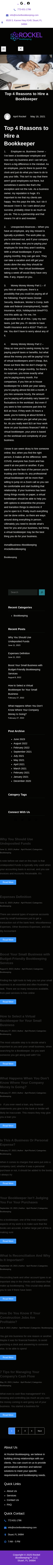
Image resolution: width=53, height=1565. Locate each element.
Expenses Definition (19, 653)
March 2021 (20, 768)
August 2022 (20, 743)
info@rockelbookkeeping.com (24, 15)
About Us (12, 1491)
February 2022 (21, 747)
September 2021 (23, 751)
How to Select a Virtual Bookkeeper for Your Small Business (22, 689)
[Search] (42, 592)
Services (11, 1495)
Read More (8, 882)
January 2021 (21, 776)
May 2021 (19, 760)
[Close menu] (20, 49)
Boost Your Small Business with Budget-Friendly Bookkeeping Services (25, 669)
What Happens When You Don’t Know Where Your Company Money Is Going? (25, 710)
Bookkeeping (10, 557)
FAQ (9, 1504)
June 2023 (19, 739)
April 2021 (19, 764)
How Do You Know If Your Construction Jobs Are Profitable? (20, 1317)
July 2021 (19, 756)
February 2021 (21, 772)
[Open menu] (3, 49)
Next (40, 1431)
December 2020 (22, 781)
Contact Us (13, 1500)
